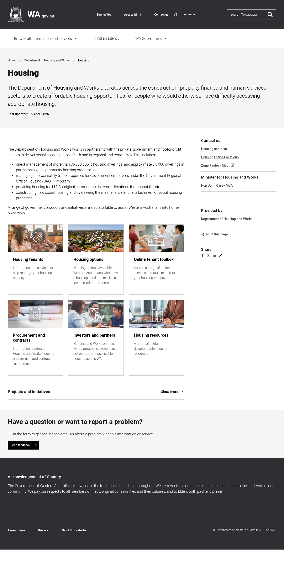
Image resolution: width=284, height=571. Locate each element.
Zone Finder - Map (214, 165)
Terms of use (16, 530)
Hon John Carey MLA (217, 185)
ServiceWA (104, 14)
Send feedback (20, 445)
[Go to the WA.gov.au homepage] (31, 14)
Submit (270, 14)
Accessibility (132, 14)
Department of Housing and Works (46, 60)
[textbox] (198, 14)
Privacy (43, 530)
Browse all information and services (43, 38)
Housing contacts (214, 148)
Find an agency (107, 38)
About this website (73, 530)
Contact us (161, 14)
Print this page (216, 234)
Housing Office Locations (220, 157)
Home (12, 60)
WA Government (148, 38)
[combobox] (198, 14)
